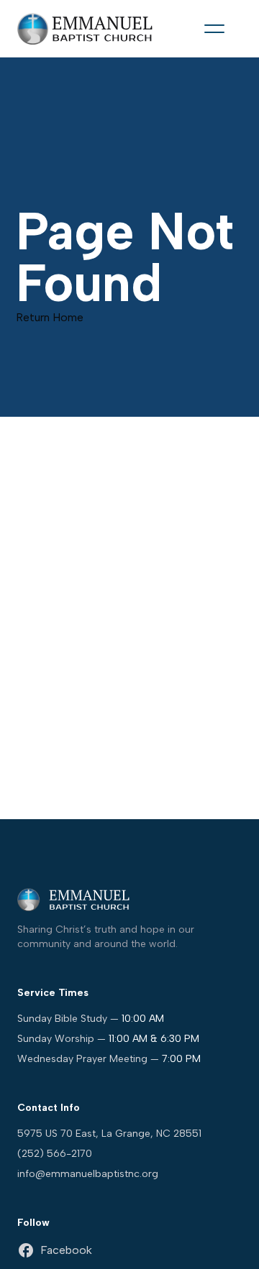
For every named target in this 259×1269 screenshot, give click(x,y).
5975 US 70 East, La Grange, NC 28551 (109, 1133)
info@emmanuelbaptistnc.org (87, 1174)
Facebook (66, 1250)
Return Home (49, 317)
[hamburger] (214, 28)
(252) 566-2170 (54, 1154)
